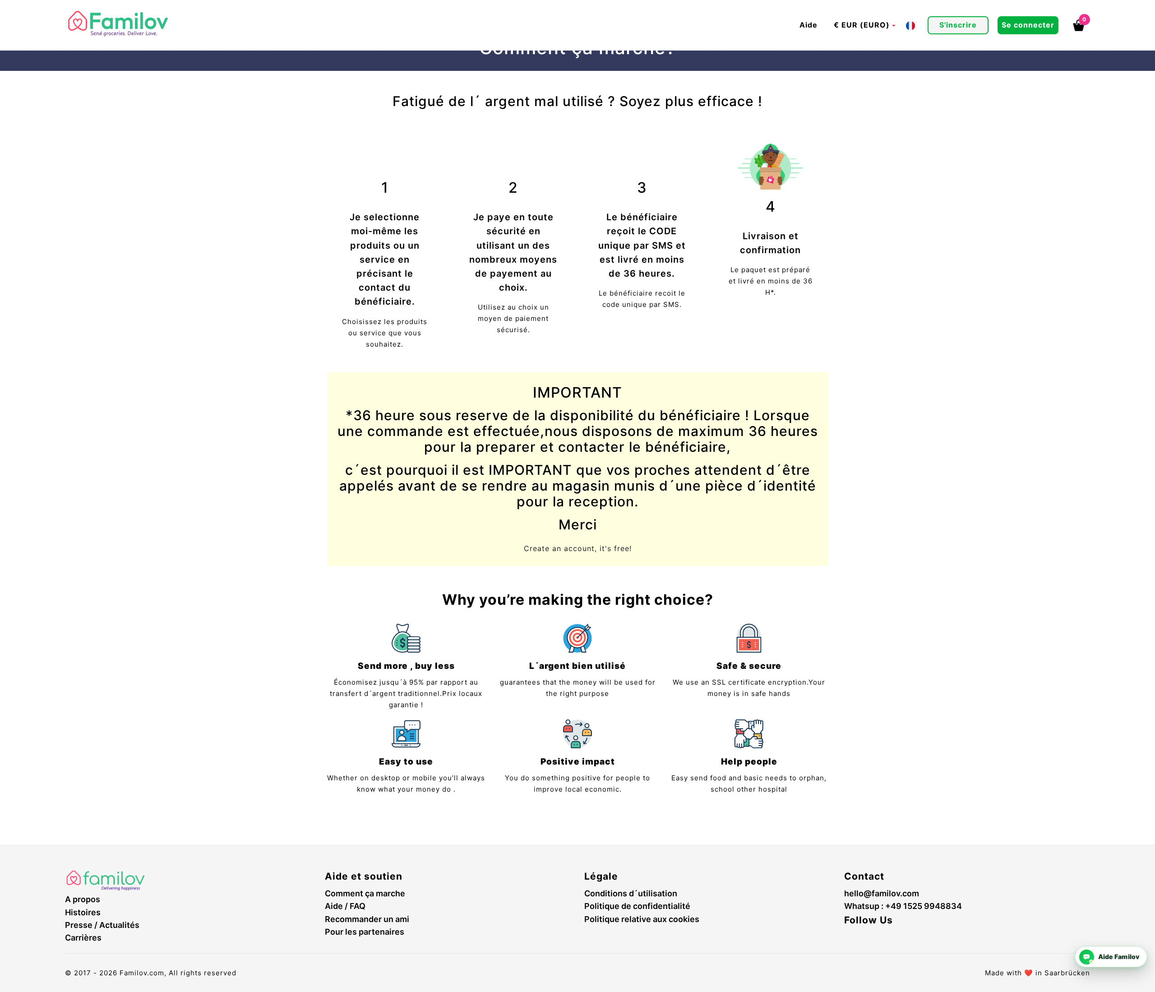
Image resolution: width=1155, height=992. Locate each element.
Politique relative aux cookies (641, 919)
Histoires (83, 912)
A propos (82, 899)
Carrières (83, 937)
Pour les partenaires (364, 931)
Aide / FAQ (345, 906)
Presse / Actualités (102, 925)
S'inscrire (958, 24)
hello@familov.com (881, 893)
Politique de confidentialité (637, 906)
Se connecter (1028, 24)
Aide (808, 24)
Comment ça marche (365, 893)
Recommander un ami (367, 919)
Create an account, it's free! (578, 548)
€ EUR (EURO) (862, 24)
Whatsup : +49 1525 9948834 (903, 906)
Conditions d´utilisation (630, 893)
